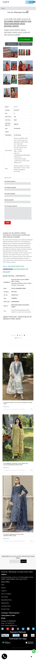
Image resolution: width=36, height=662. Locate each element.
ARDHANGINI (14, 24)
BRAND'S (17, 21)
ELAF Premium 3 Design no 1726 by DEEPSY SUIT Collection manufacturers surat (15, 464)
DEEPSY (24, 21)
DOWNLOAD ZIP (12, 44)
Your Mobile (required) (10, 187)
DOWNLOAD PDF (26, 44)
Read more (6, 406)
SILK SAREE (8, 21)
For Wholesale (26, 39)
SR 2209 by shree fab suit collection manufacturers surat (13, 535)
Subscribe (23, 561)
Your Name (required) (9, 181)
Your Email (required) (9, 193)
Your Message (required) (10, 206)
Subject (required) (8, 200)
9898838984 (8, 269)
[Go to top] (31, 657)
